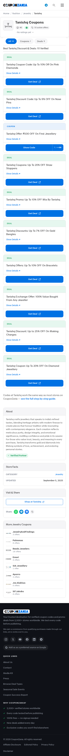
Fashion (16, 13)
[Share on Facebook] (27, 512)
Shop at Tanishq (33, 502)
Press (6, 678)
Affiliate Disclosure (12, 744)
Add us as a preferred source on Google (27, 647)
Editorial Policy (31, 744)
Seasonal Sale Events (14, 689)
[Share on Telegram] (21, 512)
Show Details (12, 73)
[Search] (53, 5)
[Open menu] (62, 5)
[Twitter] (13, 639)
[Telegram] (41, 639)
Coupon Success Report (15, 695)
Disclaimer (8, 751)
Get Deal (32, 81)
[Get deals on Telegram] (46, 5)
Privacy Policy (47, 744)
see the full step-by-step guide (38, 398)
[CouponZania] (34, 612)
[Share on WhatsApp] (16, 512)
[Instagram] (6, 639)
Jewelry (27, 13)
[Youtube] (20, 639)
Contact (7, 667)
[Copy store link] (32, 512)
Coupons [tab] (25, 41)
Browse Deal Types (12, 684)
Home (6, 13)
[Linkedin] (34, 639)
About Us (7, 662)
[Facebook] (27, 639)
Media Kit (8, 673)
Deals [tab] (41, 41)
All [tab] (11, 41)
